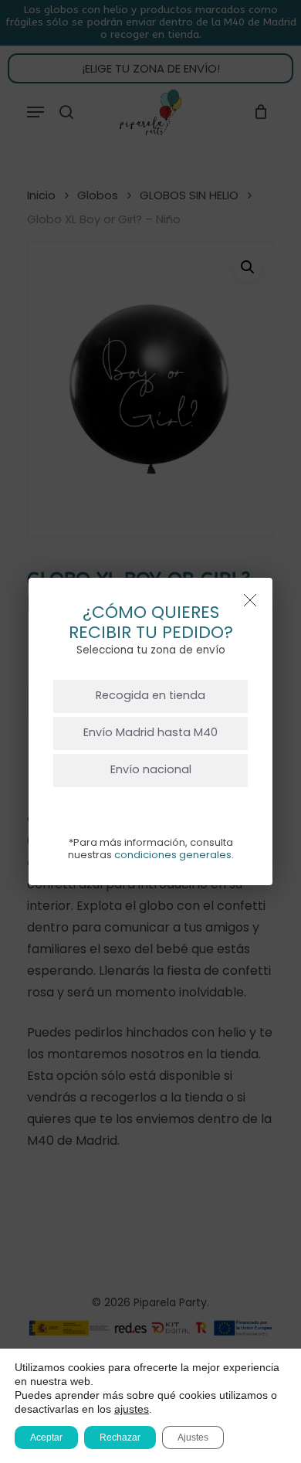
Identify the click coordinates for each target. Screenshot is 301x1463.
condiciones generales (173, 854)
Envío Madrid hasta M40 (150, 732)
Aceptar (46, 1437)
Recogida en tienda (150, 695)
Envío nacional (150, 769)
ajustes (131, 1409)
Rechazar (120, 1437)
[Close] (250, 600)
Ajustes (193, 1437)
